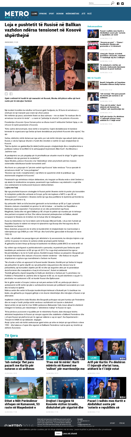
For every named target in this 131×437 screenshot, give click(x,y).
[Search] (113, 2)
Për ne (122, 423)
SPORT (112, 423)
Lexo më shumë (70, 433)
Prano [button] (58, 433)
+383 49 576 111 (85, 421)
